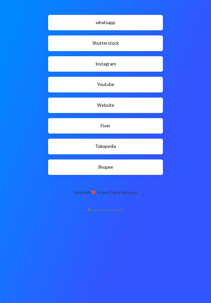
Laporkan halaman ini (107, 210)
